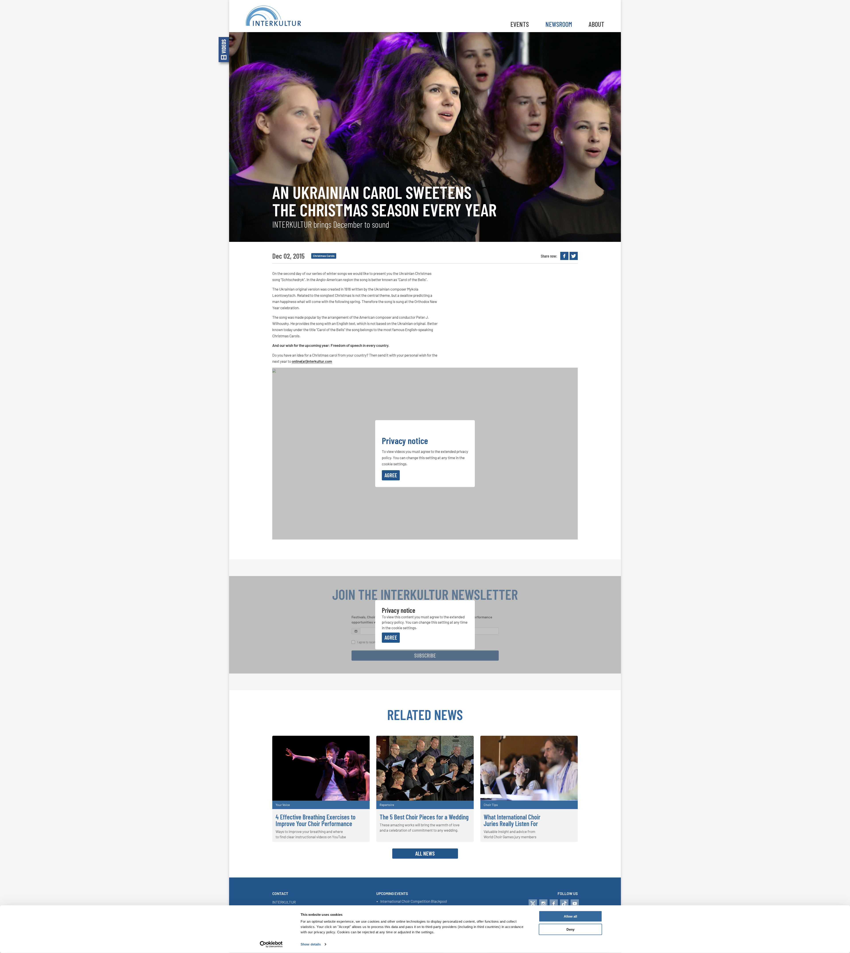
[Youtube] (575, 903)
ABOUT (596, 24)
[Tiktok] (564, 903)
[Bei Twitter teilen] (574, 256)
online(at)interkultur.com (312, 361)
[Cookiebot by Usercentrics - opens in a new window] (271, 944)
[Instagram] (543, 903)
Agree (390, 475)
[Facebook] (554, 903)
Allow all (570, 916)
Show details (311, 944)
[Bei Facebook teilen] (564, 256)
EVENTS (519, 24)
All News (425, 853)
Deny (570, 929)
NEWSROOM (558, 24)
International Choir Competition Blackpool (413, 901)
